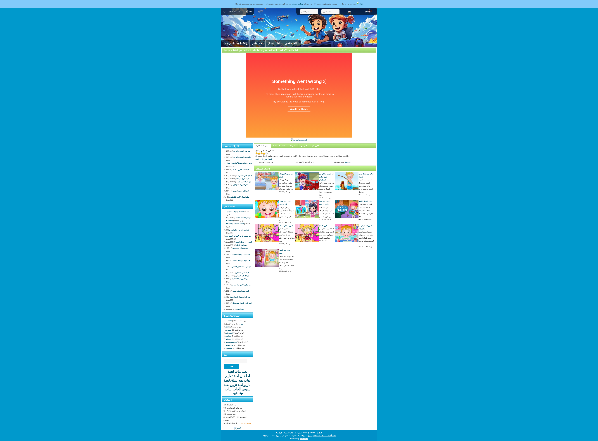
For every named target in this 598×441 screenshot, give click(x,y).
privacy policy (297, 4)
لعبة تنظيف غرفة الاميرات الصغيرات (238, 236)
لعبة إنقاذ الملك (241, 245)
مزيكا (277, 435)
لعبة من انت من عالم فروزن (239, 230)
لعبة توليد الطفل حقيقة (241, 291)
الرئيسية (279, 433)
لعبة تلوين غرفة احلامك (240, 279)
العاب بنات (233, 389)
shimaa (229, 348)
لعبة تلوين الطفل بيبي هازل (242, 303)
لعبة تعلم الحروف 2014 (241, 169)
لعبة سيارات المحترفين (240, 248)
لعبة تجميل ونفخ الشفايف (241, 254)
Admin (348, 162)
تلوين (257, 159)
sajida (228, 336)
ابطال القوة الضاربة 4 (244, 176)
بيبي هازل (263, 159)
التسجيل (367, 11)
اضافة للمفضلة (279, 145)
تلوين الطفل (323, 226)
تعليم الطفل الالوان (365, 201)
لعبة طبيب (237, 393)
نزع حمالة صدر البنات (243, 182)
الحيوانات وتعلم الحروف (241, 191)
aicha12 (229, 333)
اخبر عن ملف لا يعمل (310, 145)
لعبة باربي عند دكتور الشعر (242, 266)
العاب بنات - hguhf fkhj (235, 43)
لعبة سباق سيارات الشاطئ (241, 260)
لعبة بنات (241, 371)
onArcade (304, 439)
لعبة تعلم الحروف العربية (241, 151)
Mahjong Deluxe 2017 (235, 224)
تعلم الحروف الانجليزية (240, 185)
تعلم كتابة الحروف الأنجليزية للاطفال (239, 163)
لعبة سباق (237, 380)
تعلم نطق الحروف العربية (242, 157)
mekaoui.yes (231, 342)
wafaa (228, 330)
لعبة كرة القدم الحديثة (243, 217)
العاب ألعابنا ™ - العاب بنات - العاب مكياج (280, 50)
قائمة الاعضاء (288, 433)
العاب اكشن (291, 43)
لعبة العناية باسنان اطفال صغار (239, 297)
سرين (241, 324)
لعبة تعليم (232, 376)
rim (227, 327)
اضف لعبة (298, 433)
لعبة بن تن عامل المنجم (243, 242)
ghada (228, 339)
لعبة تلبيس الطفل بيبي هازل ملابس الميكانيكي (326, 177)
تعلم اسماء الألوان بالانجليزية (239, 197)
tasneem (229, 345)
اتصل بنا (319, 433)
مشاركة (293, 145)
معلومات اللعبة (262, 145)
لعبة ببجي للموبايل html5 (235, 211)
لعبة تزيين (236, 385)
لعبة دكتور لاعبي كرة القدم (242, 285)
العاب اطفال (274, 43)
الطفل (270, 159)
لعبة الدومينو (239, 309)
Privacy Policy (309, 433)
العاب (248, 380)
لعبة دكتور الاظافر (242, 273)
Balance (229, 221)
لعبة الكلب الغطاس (242, 276)
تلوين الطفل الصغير (286, 226)
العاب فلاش (257, 43)
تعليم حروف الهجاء (242, 178)
